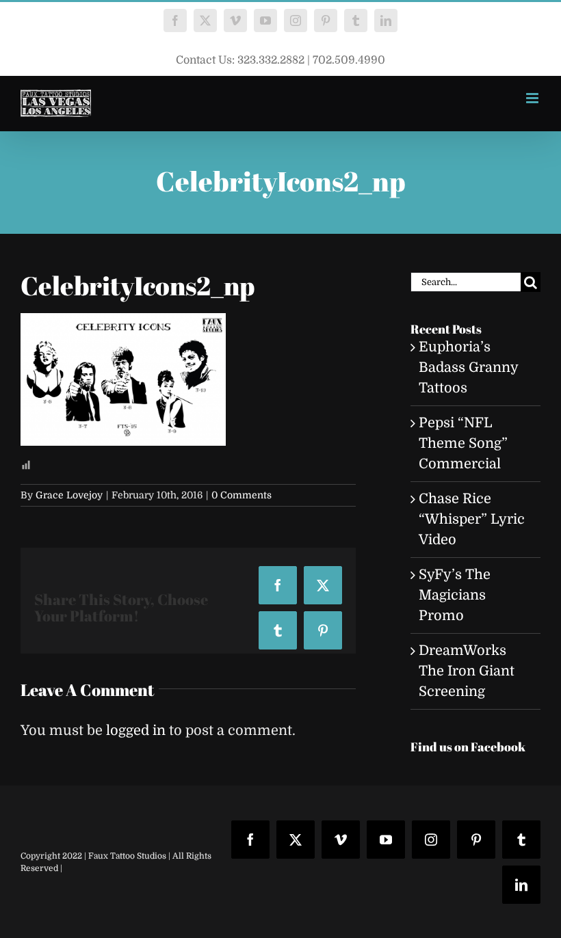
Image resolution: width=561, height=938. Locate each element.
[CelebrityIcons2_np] (123, 323)
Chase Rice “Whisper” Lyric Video (472, 519)
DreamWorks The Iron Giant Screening (466, 671)
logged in (136, 730)
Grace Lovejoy (69, 495)
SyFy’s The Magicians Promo (455, 595)
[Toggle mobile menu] (533, 98)
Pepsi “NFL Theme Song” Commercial (463, 443)
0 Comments (241, 495)
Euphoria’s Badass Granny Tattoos (468, 367)
